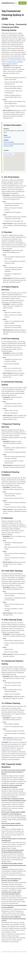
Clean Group (10, 746)
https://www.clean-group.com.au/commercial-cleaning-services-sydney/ (14, 143)
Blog (16, 3)
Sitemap (24, 951)
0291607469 (7, 137)
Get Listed (22, 3)
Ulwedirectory (7, 3)
